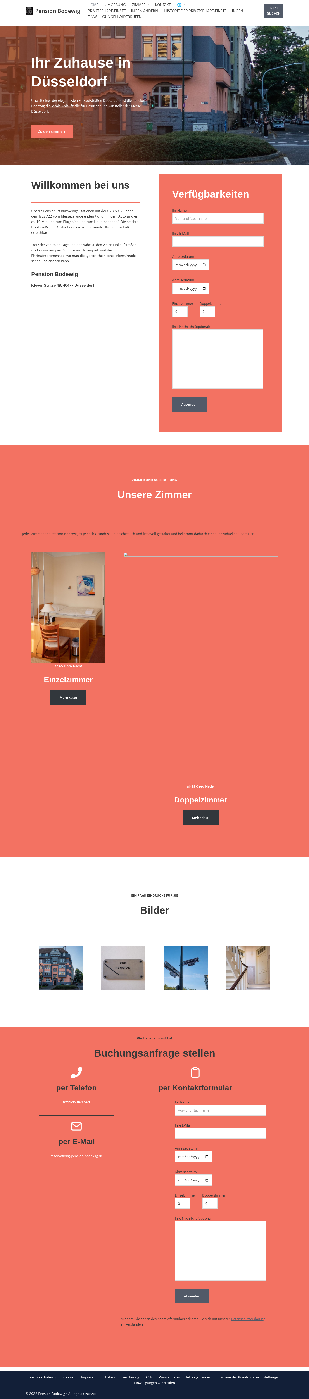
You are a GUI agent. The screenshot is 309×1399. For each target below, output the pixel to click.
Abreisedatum (183, 280)
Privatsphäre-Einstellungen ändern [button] (123, 10)
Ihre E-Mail (180, 233)
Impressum (90, 1377)
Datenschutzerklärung (248, 1318)
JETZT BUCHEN (274, 11)
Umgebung (115, 4)
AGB (148, 1377)
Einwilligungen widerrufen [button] (115, 16)
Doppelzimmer (211, 303)
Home (93, 4)
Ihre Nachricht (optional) (191, 326)
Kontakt (163, 4)
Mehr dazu (68, 697)
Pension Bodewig (42, 1377)
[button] (148, 5)
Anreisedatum (183, 256)
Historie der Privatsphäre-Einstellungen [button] (203, 10)
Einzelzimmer (182, 303)
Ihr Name (179, 210)
